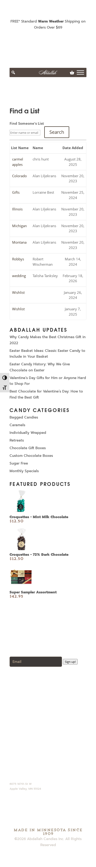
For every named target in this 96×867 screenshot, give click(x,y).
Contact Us (22, 708)
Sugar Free (19, 463)
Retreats (17, 440)
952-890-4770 (21, 769)
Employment (24, 715)
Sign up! (70, 662)
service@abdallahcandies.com (35, 775)
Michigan (19, 225)
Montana (19, 242)
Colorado (19, 175)
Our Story (21, 695)
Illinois (17, 209)
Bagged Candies (24, 417)
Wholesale (22, 682)
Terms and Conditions (31, 734)
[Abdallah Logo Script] (48, 72)
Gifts (16, 192)
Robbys (18, 259)
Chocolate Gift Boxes (28, 448)
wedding (19, 275)
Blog (17, 702)
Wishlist (18, 292)
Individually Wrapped (28, 432)
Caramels (17, 425)
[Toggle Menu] (80, 72)
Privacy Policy (25, 728)
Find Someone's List (27, 123)
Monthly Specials (24, 471)
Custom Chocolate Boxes (31, 455)
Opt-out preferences (30, 741)
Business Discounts (29, 689)
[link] (72, 72)
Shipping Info (24, 721)
